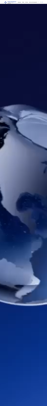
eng (42, 2)
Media (23, 2)
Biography (19, 2)
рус (40, 2)
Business (26, 2)
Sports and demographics (33, 2)
